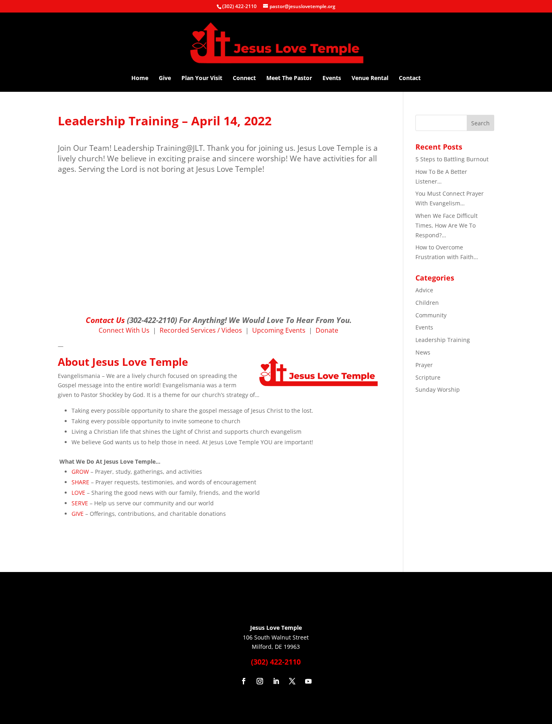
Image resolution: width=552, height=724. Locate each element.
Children (427, 302)
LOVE (78, 492)
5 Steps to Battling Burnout (452, 159)
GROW (80, 471)
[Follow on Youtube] (308, 681)
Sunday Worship (437, 389)
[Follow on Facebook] (243, 681)
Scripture (427, 377)
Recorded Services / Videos (201, 330)
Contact (410, 78)
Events (331, 78)
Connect (244, 78)
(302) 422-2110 (239, 6)
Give (165, 78)
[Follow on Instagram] (259, 681)
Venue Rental (370, 78)
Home (139, 78)
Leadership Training (442, 340)
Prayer (424, 365)
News (422, 352)
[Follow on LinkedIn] (276, 681)
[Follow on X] (292, 681)
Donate (327, 330)
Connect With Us (124, 330)
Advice (424, 290)
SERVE (80, 503)
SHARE (80, 482)
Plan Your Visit (201, 78)
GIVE (78, 513)
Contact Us (105, 320)
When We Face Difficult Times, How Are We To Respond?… (446, 225)
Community (431, 315)
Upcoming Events (278, 330)
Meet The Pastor (289, 78)
